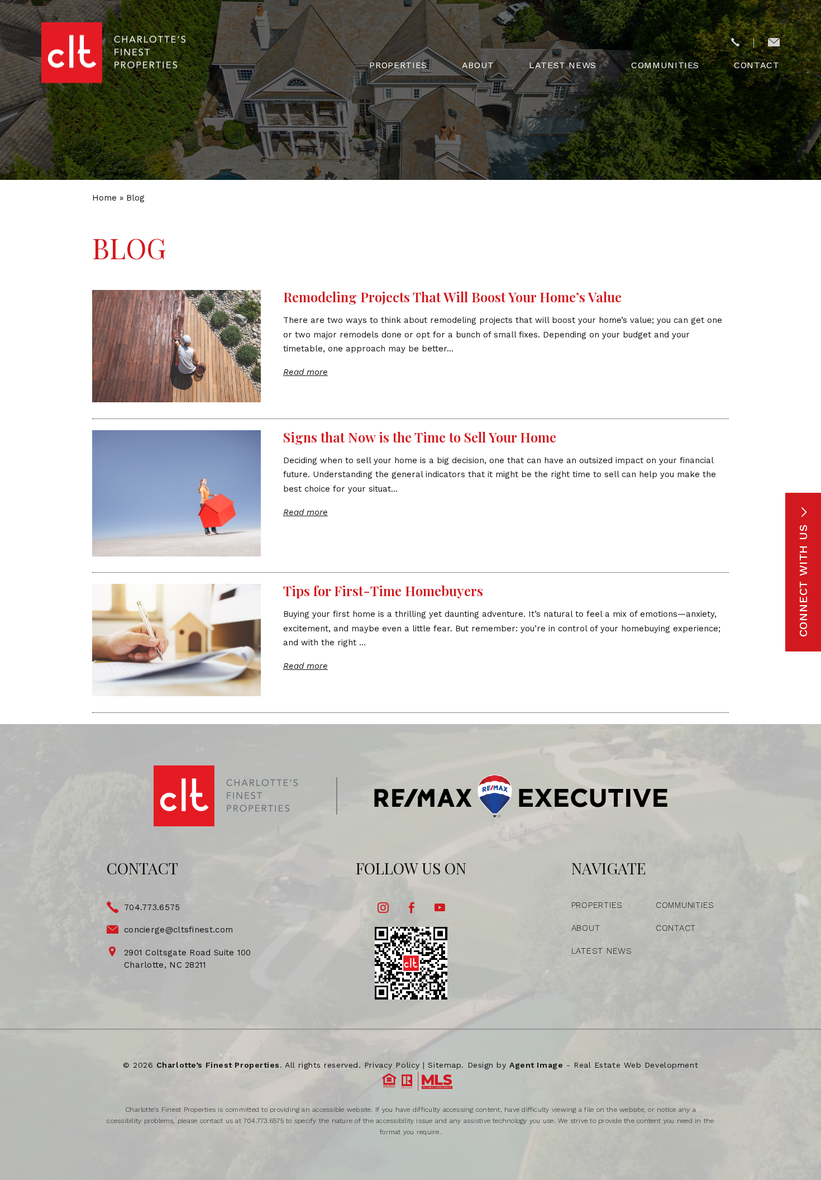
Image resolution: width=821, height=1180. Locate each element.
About (478, 65)
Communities (665, 65)
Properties (398, 65)
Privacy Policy (392, 1064)
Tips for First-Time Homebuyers (383, 590)
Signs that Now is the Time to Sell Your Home (419, 437)
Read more (305, 372)
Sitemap (444, 1064)
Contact (756, 65)
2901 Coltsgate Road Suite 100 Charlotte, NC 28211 (187, 959)
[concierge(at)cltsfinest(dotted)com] (774, 43)
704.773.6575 (152, 907)
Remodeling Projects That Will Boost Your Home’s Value (452, 297)
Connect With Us (803, 578)
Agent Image (536, 1064)
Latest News (562, 65)
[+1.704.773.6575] (735, 43)
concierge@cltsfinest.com (178, 930)
